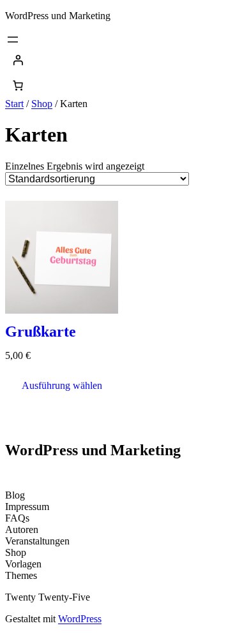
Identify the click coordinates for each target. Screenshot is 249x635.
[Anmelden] (124, 60)
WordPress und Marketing (57, 15)
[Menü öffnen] (12, 39)
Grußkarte (40, 331)
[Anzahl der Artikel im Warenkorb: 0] (18, 85)
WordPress (80, 618)
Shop (41, 103)
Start (14, 103)
